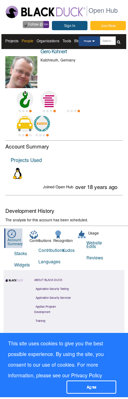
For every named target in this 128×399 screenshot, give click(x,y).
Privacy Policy (86, 375)
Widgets (22, 264)
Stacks (20, 253)
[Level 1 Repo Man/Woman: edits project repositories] (24, 99)
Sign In (69, 26)
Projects (11, 40)
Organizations (48, 40)
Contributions (46, 250)
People (27, 40)
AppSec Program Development (45, 309)
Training (40, 321)
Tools (67, 40)
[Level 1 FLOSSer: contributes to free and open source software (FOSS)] (73, 99)
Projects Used (26, 159)
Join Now (108, 26)
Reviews (94, 257)
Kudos (68, 250)
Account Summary (15, 241)
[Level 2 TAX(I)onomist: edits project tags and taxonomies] (24, 123)
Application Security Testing (52, 289)
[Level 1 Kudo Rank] (41, 123)
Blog (78, 40)
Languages (46, 261)
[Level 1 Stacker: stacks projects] (49, 99)
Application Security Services (53, 298)
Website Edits (94, 244)
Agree (91, 387)
